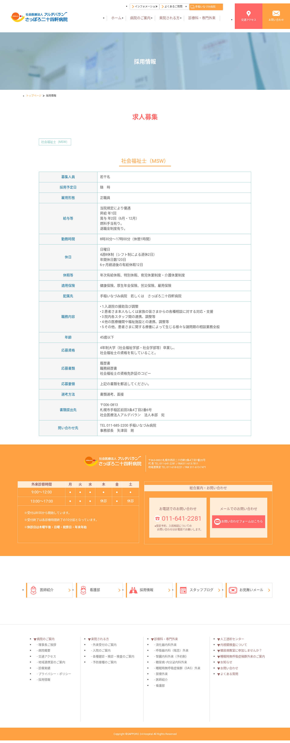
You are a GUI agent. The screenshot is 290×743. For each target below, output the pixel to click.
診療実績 (44, 668)
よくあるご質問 (173, 6)
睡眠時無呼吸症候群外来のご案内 (242, 656)
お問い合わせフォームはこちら (242, 521)
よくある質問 (229, 674)
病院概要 (44, 650)
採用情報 (146, 590)
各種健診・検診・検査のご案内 (113, 656)
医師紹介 (46, 590)
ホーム (116, 18)
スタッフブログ (201, 590)
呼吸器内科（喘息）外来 (172, 650)
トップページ (33, 95)
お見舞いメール (251, 590)
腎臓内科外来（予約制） (172, 656)
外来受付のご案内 (105, 644)
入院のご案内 (102, 650)
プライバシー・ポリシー (54, 674)
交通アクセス (248, 20)
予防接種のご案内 (105, 662)
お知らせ (226, 662)
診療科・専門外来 (201, 18)
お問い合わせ (276, 20)
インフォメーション (146, 6)
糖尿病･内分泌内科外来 (171, 662)
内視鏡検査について (233, 644)
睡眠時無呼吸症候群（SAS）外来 (178, 668)
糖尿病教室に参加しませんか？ (241, 650)
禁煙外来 (162, 674)
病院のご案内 (140, 18)
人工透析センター (232, 639)
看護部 (95, 590)
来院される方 (169, 18)
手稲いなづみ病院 (205, 6)
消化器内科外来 (166, 644)
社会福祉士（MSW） (55, 142)
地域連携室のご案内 (51, 662)
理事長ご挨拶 (47, 644)
